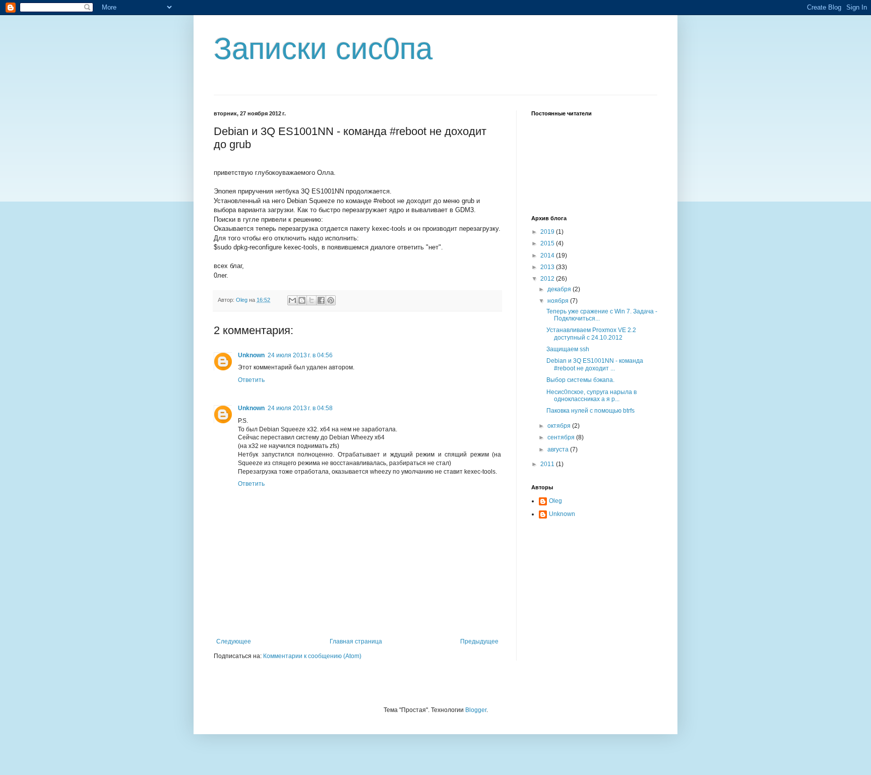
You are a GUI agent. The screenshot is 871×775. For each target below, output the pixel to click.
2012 (548, 278)
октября (559, 425)
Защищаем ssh (567, 349)
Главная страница (356, 641)
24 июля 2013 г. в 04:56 (300, 355)
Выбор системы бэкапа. (580, 379)
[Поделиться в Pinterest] (331, 300)
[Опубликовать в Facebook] (321, 300)
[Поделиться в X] (311, 300)
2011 (548, 464)
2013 (548, 267)
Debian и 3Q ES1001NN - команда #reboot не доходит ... (594, 364)
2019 (548, 231)
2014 (548, 255)
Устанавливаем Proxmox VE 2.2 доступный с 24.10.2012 (591, 334)
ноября (558, 300)
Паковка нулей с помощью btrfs (590, 410)
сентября (561, 437)
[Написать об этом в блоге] (302, 300)
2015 (548, 243)
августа (558, 449)
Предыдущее (479, 641)
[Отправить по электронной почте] (292, 300)
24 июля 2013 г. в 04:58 (300, 408)
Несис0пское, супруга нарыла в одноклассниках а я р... (591, 396)
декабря (560, 289)
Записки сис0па (323, 49)
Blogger (475, 710)
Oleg (555, 500)
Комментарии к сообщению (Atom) (312, 656)
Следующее (233, 641)
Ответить (251, 379)
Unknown (251, 355)
